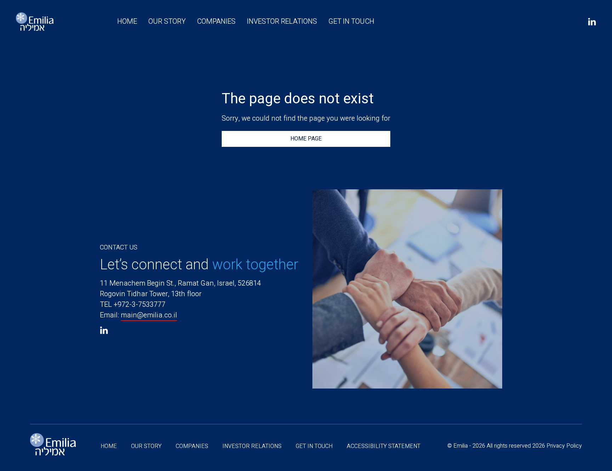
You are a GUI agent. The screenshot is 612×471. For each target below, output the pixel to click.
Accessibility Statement (383, 446)
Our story (167, 21)
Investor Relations (282, 21)
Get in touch (351, 21)
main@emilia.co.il (149, 315)
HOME (127, 21)
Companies (216, 21)
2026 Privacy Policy (557, 446)
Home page (306, 138)
